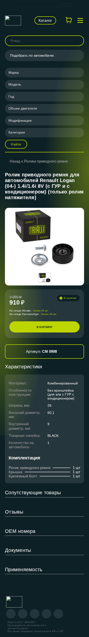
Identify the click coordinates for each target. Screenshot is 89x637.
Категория (16, 132)
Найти (16, 144)
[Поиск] (78, 40)
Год (11, 96)
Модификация (20, 120)
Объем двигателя (22, 108)
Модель (14, 84)
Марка (13, 72)
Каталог (45, 20)
